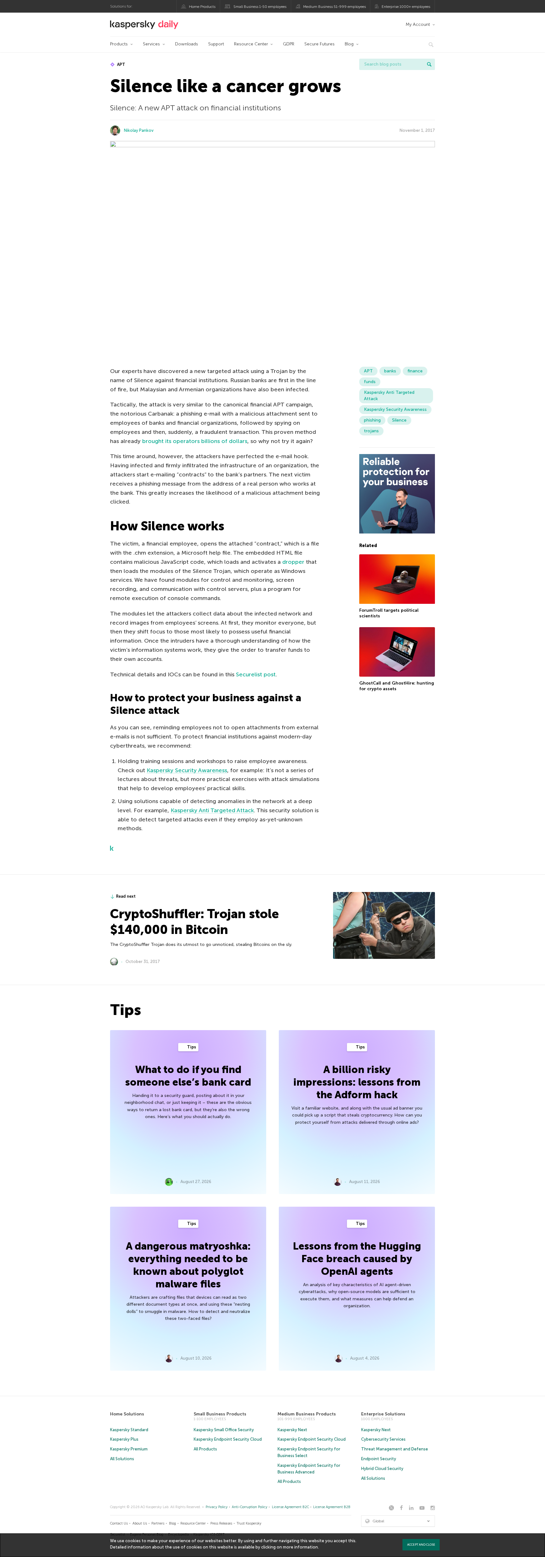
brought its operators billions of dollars (194, 441)
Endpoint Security (378, 1458)
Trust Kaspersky (249, 1523)
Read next (126, 896)
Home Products (202, 6)
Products (119, 44)
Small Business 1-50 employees (259, 6)
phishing (372, 420)
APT (120, 64)
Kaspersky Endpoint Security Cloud (228, 1439)
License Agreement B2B (331, 1507)
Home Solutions (127, 1414)
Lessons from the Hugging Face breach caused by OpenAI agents (357, 1258)
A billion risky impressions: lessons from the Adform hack (356, 1082)
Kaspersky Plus (124, 1439)
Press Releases (221, 1523)
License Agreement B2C (290, 1507)
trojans (371, 431)
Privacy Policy (217, 1507)
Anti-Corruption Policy (249, 1507)
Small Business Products (220, 1414)
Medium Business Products (307, 1414)
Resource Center (251, 44)
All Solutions (122, 1458)
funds (370, 381)
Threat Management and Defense (394, 1449)
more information (300, 1547)
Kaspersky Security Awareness (187, 770)
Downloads (186, 44)
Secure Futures (319, 44)
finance (415, 371)
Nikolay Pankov (139, 130)
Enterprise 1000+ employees (406, 6)
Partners (157, 1523)
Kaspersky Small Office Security (224, 1429)
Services (151, 44)
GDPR (288, 44)
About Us (139, 1523)
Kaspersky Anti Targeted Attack (212, 810)
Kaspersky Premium (129, 1449)
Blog (349, 44)
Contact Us (119, 1523)
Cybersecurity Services (383, 1439)
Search (429, 64)
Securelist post (256, 674)
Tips (191, 1047)
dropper (293, 561)
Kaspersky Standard (129, 1429)
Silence (399, 420)
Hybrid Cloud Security (382, 1468)
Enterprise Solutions (383, 1414)
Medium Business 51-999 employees (334, 6)
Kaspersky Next (292, 1429)
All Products (205, 1449)
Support (216, 44)
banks (390, 371)
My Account (418, 24)
